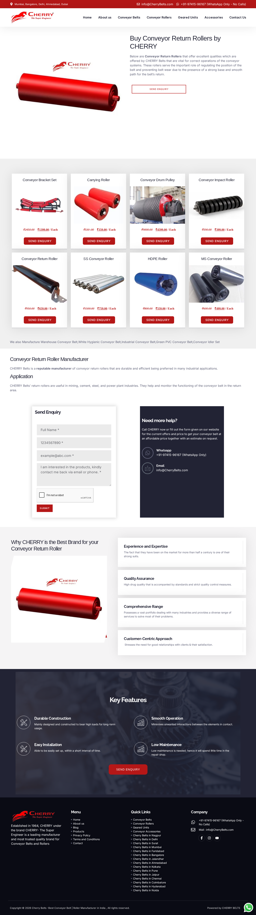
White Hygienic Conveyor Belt (99, 342)
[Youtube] (217, 838)
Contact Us (237, 17)
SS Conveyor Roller (98, 259)
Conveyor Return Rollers (163, 56)
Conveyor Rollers (159, 17)
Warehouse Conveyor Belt (58, 342)
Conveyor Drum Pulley (157, 180)
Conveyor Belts (129, 17)
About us (104, 17)
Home (87, 17)
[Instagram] (209, 838)
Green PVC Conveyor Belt (174, 342)
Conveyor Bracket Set (39, 180)
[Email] (147, 468)
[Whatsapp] (147, 453)
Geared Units (188, 17)
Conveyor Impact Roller (216, 180)
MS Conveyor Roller (216, 259)
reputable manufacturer (54, 368)
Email (160, 466)
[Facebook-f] (201, 838)
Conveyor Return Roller (39, 259)
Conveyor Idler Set (206, 342)
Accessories (213, 17)
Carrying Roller (98, 180)
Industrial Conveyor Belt (138, 342)
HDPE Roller (157, 259)
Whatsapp (163, 450)
